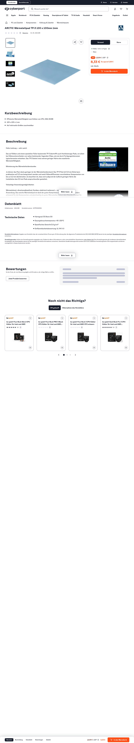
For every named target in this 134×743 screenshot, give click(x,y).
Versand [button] (100, 42)
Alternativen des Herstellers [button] (73, 308)
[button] (107, 57)
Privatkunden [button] (12, 2)
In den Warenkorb (111, 71)
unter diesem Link (89, 239)
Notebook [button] (22, 15)
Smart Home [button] (97, 15)
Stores (105, 2)
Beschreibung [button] (19, 739)
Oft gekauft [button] (54, 308)
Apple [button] (13, 15)
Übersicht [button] (9, 739)
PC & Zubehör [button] (35, 15)
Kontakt (125, 2)
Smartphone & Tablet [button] (60, 15)
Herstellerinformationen (119, 234)
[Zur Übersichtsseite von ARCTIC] (120, 28)
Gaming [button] (46, 15)
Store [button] (119, 42)
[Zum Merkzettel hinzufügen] (81, 42)
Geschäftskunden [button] (24, 2)
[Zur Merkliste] (121, 9)
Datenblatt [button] (29, 739)
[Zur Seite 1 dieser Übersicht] (63, 354)
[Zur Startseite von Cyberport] (15, 9)
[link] (13, 33)
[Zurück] (58, 354)
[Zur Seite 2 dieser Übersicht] (67, 354)
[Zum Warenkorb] (127, 9)
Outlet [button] (125, 15)
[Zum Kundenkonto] (115, 9)
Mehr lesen (65, 192)
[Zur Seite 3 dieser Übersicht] (70, 354)
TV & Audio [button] (75, 15)
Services (114, 2)
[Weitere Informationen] (109, 48)
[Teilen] (74, 42)
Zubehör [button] (48, 739)
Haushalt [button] (86, 15)
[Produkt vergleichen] (81, 101)
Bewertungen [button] (39, 739)
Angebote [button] (116, 15)
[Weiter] (75, 354)
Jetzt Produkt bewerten (17, 278)
